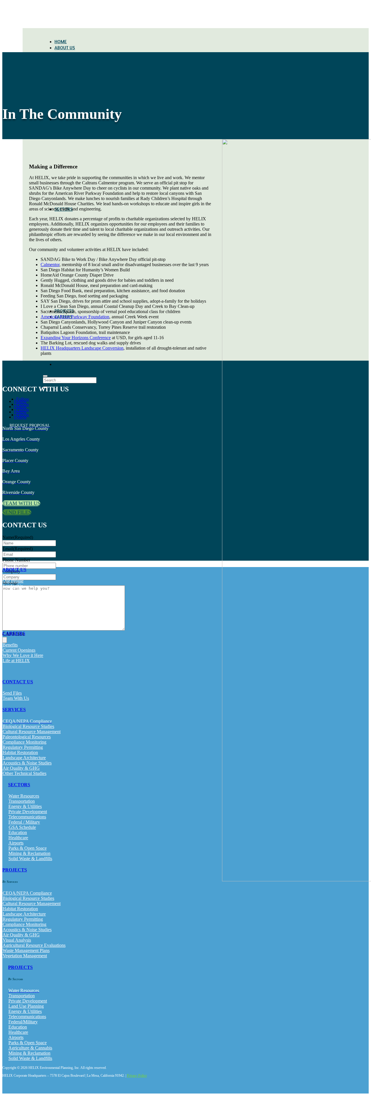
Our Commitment (19, 596)
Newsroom (13, 612)
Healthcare (18, 837)
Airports (15, 842)
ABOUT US (64, 47)
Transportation (21, 801)
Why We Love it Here (23, 655)
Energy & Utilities (25, 806)
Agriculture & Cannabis (30, 1047)
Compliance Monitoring (24, 742)
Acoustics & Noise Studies (27, 762)
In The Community (20, 601)
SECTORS (19, 784)
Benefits (10, 644)
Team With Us (16, 698)
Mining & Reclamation (29, 853)
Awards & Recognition (24, 606)
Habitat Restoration (20, 752)
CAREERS (13, 633)
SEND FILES (16, 512)
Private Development (27, 811)
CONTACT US (67, 364)
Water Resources (23, 795)
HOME (60, 41)
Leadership (13, 586)
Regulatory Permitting (23, 747)
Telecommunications (27, 816)
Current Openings (19, 650)
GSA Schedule (22, 827)
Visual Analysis (17, 940)
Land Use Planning (26, 1006)
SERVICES (14, 709)
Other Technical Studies (24, 773)
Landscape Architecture (24, 757)
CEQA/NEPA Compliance (27, 893)
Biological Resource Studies (28, 726)
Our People (13, 580)
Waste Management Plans (26, 950)
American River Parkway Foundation (75, 316)
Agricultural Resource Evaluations (34, 945)
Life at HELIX (16, 660)
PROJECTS (14, 869)
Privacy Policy (137, 1076)
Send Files (12, 693)
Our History (14, 591)
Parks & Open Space (27, 848)
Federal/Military (23, 1021)
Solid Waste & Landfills (30, 858)
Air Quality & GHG (21, 768)
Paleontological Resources (27, 736)
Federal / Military (24, 822)
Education (17, 832)
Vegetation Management (25, 955)
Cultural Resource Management (32, 731)
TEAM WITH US (21, 503)
